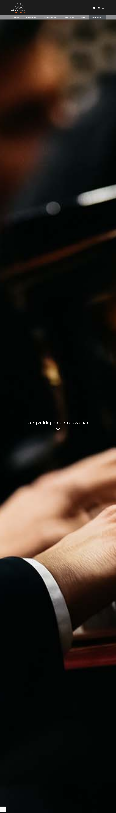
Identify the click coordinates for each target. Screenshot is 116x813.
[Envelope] (99, 8)
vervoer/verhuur (97, 17)
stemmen (15, 17)
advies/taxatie (69, 17)
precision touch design (50, 17)
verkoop (83, 17)
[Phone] (103, 8)
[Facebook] (94, 8)
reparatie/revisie (31, 17)
